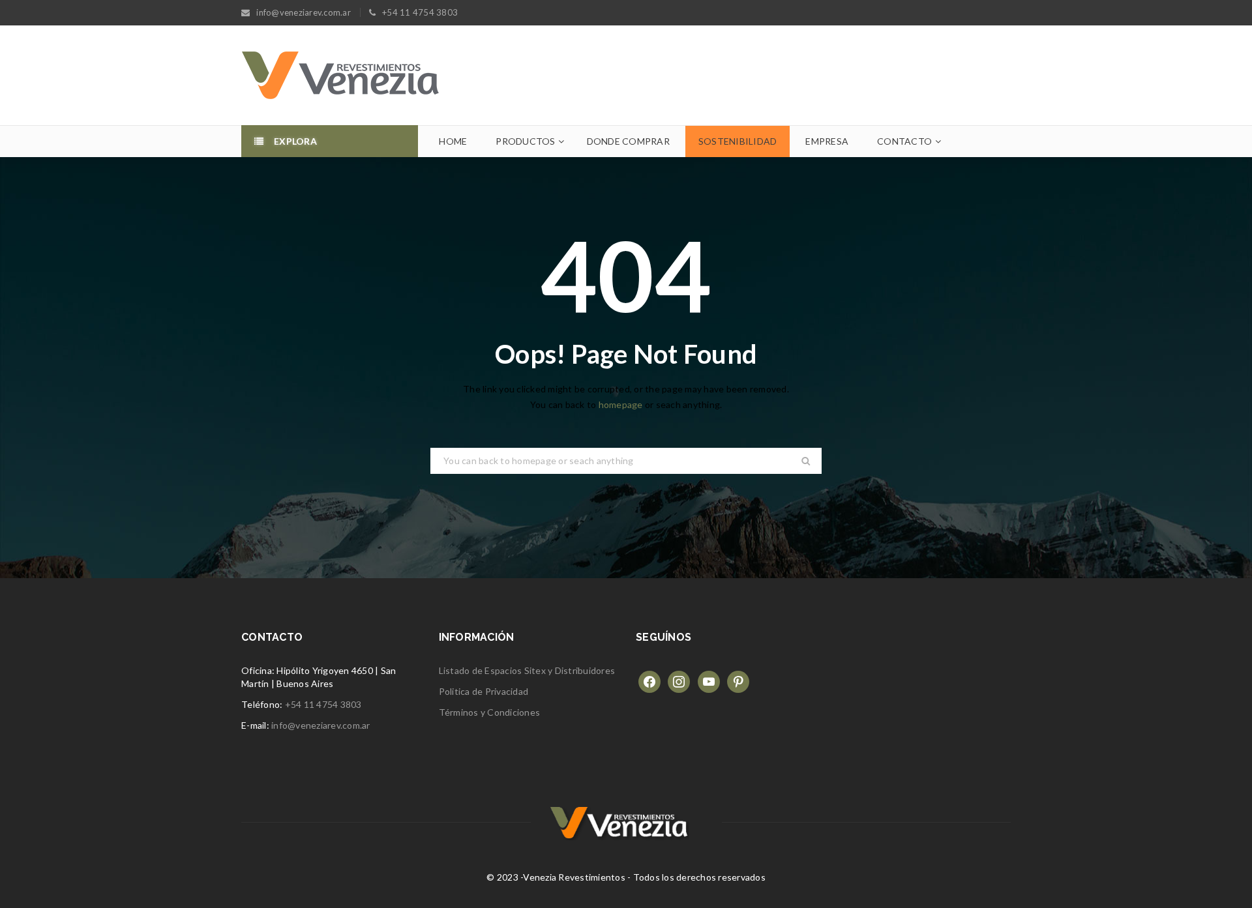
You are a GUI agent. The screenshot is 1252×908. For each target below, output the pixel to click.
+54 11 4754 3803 (323, 704)
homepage (621, 404)
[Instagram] (679, 680)
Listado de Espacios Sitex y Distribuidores (527, 670)
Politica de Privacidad (484, 691)
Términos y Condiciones (490, 712)
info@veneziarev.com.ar (320, 725)
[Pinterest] (738, 680)
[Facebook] (649, 680)
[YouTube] (709, 680)
